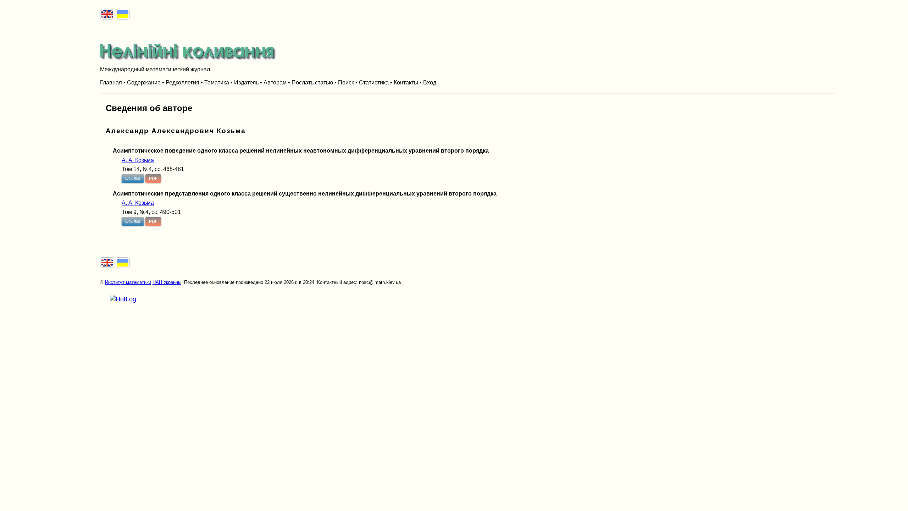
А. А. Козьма (138, 160)
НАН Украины (167, 282)
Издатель (246, 82)
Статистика (374, 82)
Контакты (406, 82)
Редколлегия (182, 82)
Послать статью (312, 82)
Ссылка (132, 178)
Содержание (144, 82)
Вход (429, 82)
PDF (153, 178)
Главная (111, 82)
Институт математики (128, 282)
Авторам (275, 82)
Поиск (346, 82)
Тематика (216, 82)
